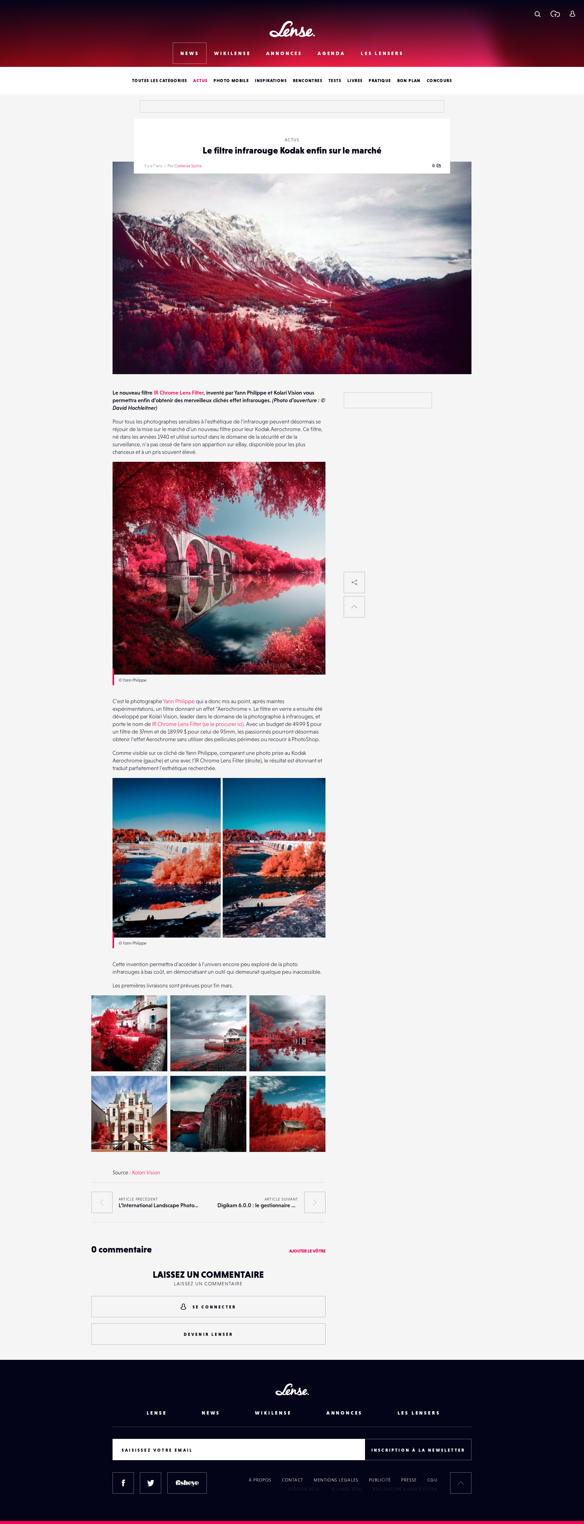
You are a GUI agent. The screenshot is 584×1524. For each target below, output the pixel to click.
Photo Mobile (231, 80)
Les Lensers (382, 53)
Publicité (380, 1479)
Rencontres (307, 80)
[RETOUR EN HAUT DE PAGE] (354, 606)
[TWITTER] (150, 1483)
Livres (355, 80)
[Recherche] (537, 13)
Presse (409, 1479)
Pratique (380, 80)
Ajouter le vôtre (307, 1251)
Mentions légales (336, 1479)
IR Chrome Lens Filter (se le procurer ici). (198, 724)
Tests (334, 80)
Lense (157, 1412)
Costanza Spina (188, 165)
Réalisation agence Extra (405, 1489)
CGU (432, 1479)
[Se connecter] (572, 13)
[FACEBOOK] (123, 1483)
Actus (200, 80)
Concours (439, 80)
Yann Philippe (179, 701)
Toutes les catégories (159, 80)
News (189, 53)
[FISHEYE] (187, 1483)
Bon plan (409, 80)
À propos (260, 1479)
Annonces (284, 53)
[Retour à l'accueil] (292, 29)
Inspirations (271, 80)
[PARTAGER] (354, 582)
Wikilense (232, 53)
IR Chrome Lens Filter (178, 392)
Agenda (332, 53)
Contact (293, 1479)
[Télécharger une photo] (555, 13)
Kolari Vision (146, 1172)
